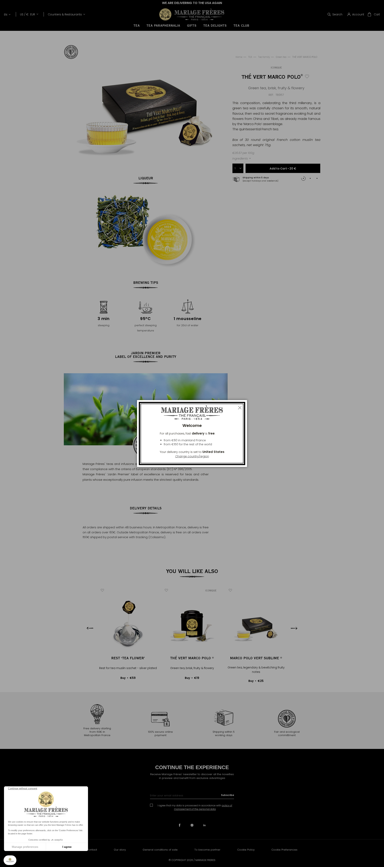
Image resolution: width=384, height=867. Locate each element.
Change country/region (192, 456)
